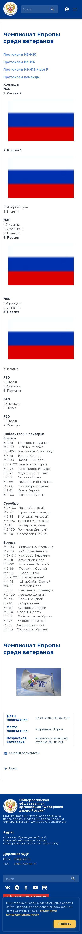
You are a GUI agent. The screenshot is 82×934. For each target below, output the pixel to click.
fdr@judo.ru (22, 859)
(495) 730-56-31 (25, 864)
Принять (64, 924)
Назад (13, 768)
